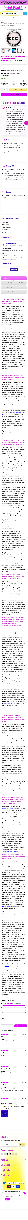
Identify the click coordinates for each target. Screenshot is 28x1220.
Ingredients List (8, 287)
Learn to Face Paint (24, 18)
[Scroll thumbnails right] (25, 51)
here (20, 671)
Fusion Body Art (6, 906)
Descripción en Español (10, 292)
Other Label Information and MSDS (13, 283)
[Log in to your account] (21, 7)
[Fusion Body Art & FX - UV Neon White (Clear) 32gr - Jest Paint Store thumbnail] (19, 50)
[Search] (25, 13)
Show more (14, 269)
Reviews (9, 18)
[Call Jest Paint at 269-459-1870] (5, 7)
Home (2, 22)
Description (7, 278)
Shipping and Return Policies (10, 808)
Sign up (22, 1144)
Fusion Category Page (10, 703)
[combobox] (12, 13)
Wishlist (16, 18)
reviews (7, 966)
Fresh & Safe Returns (14, 84)
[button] (14, 70)
